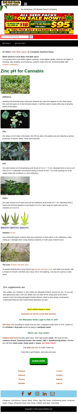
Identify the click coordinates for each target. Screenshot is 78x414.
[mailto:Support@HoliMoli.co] (53, 393)
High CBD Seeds (45, 400)
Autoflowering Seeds (59, 400)
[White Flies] (15, 84)
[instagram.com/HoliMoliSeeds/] (38, 393)
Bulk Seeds (31, 403)
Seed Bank (55, 403)
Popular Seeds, (27, 400)
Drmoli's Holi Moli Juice (20, 265)
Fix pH (12, 233)
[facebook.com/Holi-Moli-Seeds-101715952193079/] (23, 393)
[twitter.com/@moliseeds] (30, 393)
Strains (35, 400)
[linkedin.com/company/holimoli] (46, 393)
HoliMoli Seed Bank (43, 403)
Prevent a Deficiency (10, 64)
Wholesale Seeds (20, 403)
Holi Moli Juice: (19, 52)
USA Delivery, (16, 400)
